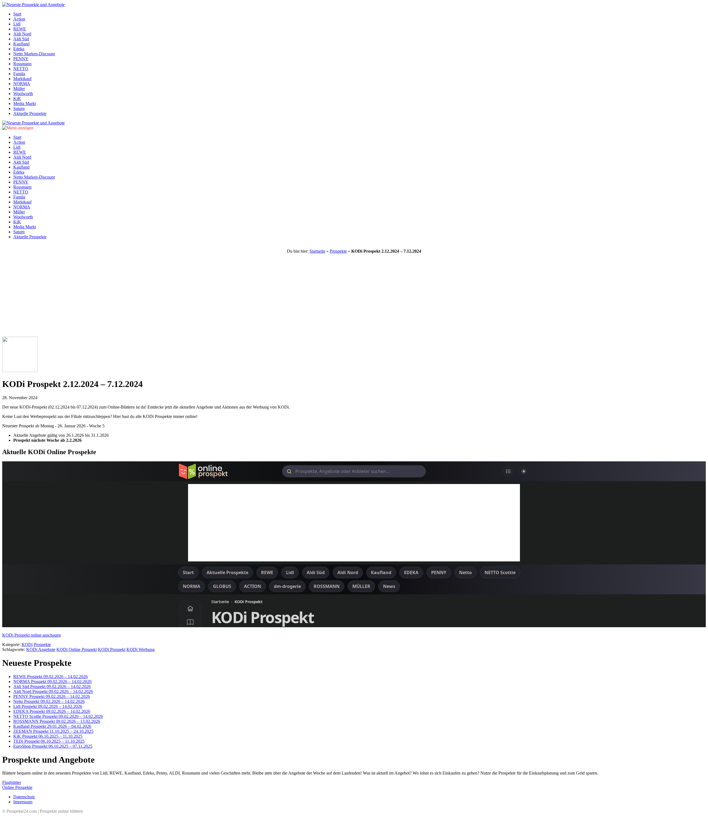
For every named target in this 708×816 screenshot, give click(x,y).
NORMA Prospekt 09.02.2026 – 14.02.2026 (52, 681)
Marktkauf (22, 78)
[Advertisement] (354, 295)
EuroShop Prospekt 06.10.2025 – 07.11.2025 (52, 746)
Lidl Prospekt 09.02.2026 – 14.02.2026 (47, 706)
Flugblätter (11, 782)
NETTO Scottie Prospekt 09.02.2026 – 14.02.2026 (58, 716)
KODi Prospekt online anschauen (31, 635)
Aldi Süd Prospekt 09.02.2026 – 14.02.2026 (52, 686)
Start (17, 14)
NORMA (21, 83)
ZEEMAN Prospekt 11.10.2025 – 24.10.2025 (53, 731)
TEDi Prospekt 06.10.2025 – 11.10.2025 (49, 741)
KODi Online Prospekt (76, 649)
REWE (19, 29)
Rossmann (22, 63)
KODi (27, 644)
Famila (19, 73)
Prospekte (338, 251)
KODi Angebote (40, 649)
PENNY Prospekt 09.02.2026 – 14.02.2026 (51, 696)
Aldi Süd (21, 38)
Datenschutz (24, 796)
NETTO (20, 68)
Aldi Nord (22, 34)
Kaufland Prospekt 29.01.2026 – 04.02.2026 (52, 726)
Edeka (18, 48)
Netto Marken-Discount (34, 53)
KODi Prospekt (111, 649)
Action (19, 19)
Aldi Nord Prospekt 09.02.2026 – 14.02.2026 (53, 691)
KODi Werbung (140, 649)
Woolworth (23, 93)
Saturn (19, 108)
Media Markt (24, 103)
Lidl (16, 24)
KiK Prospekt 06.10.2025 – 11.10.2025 (47, 736)
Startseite (317, 251)
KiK (17, 98)
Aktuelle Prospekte (29, 113)
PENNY (20, 58)
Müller (19, 88)
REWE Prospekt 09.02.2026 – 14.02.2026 (50, 676)
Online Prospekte (17, 787)
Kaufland (21, 43)
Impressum (22, 801)
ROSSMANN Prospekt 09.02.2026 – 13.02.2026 (56, 721)
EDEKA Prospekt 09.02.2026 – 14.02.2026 (51, 711)
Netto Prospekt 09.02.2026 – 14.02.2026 (49, 701)
